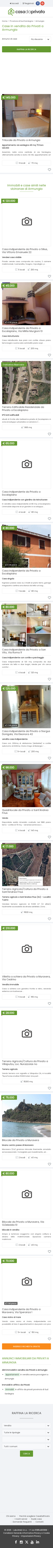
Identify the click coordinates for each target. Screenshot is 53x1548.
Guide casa (36, 1519)
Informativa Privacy (31, 1533)
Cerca (26, 1453)
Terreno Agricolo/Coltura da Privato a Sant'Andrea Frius (25, 890)
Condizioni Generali (12, 1533)
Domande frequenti (22, 1521)
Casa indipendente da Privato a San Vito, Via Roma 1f (24, 651)
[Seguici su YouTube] (32, 1542)
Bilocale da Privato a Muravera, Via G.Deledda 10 (23, 1223)
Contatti (39, 1521)
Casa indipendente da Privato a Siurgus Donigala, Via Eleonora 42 (26, 732)
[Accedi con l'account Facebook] (38, 3)
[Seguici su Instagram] (21, 1542)
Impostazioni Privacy (31, 1536)
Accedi (15, 3)
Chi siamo (11, 1516)
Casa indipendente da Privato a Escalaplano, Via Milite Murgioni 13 (22, 329)
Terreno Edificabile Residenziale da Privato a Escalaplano (23, 408)
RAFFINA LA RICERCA (26, 49)
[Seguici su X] (26, 1542)
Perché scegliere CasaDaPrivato (34, 1516)
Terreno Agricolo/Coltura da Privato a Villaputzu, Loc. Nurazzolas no (25, 1062)
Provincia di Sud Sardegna (21, 21)
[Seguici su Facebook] (16, 1542)
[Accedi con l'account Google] (42, 3)
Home (4, 21)
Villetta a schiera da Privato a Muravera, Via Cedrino (26, 978)
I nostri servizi (21, 1519)
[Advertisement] (26, 73)
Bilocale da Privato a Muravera (20, 1140)
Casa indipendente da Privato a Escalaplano (21, 493)
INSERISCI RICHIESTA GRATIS (26, 1346)
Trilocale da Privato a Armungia (21, 140)
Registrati (29, 3)
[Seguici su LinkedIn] (37, 1542)
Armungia (39, 21)
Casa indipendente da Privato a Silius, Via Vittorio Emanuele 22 (25, 250)
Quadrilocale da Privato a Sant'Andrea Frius (25, 811)
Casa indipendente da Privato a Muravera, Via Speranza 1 (21, 1310)
